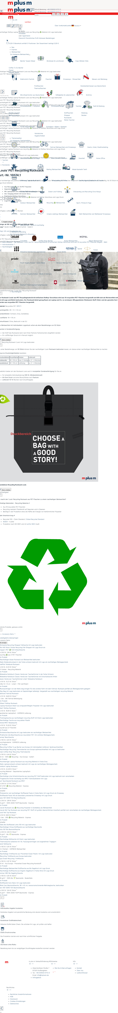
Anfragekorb (37, 977)
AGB (11, 996)
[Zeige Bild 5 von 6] (5, 95)
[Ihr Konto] (20, 25)
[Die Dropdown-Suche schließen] (66, 14)
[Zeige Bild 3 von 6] (2, 95)
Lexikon (69, 25)
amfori (29, 524)
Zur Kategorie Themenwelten (20, 140)
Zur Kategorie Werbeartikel (19, 54)
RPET (19, 306)
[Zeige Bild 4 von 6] (4, 95)
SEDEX (5, 522)
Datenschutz (14, 1004)
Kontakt (63, 25)
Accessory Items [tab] (8, 634)
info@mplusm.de (43, 975)
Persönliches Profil (32, 38)
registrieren (26, 36)
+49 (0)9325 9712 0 (54, 9)
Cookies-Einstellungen (17, 1001)
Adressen (42, 38)
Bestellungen (50, 38)
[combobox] (43, 15)
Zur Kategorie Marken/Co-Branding (22, 234)
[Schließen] (0, 1012)
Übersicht (22, 38)
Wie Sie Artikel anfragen (63, 968)
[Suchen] (54, 14)
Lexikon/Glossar (82, 973)
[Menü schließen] (35, 234)
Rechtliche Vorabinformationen (20, 994)
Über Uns (58, 25)
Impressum (14, 999)
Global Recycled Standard (35, 519)
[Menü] (8, 25)
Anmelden (22, 33)
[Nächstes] (2, 92)
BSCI (33, 524)
